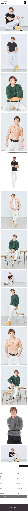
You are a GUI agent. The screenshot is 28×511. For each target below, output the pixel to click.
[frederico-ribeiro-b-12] (14, 404)
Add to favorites (23, 466)
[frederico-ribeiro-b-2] (14, 111)
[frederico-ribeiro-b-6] (14, 229)
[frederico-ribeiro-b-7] (14, 268)
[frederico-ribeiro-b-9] (14, 325)
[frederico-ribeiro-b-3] (14, 71)
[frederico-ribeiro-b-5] (14, 189)
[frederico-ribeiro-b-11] (14, 461)
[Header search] (24, 2)
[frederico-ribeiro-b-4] (14, 150)
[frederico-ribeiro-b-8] (14, 286)
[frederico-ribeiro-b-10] (14, 365)
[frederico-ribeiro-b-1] (14, 443)
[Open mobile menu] (21, 2)
